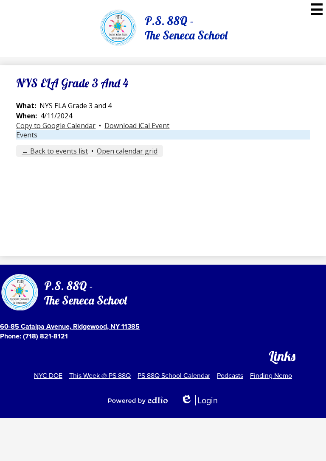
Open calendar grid (127, 151)
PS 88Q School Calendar (174, 375)
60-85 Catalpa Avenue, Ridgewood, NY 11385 (70, 326)
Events (26, 135)
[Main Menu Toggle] (316, 9)
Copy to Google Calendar (56, 125)
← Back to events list (55, 151)
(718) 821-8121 (45, 336)
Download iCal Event (136, 125)
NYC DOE (48, 375)
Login (199, 400)
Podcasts (230, 375)
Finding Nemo (271, 375)
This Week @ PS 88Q (100, 375)
